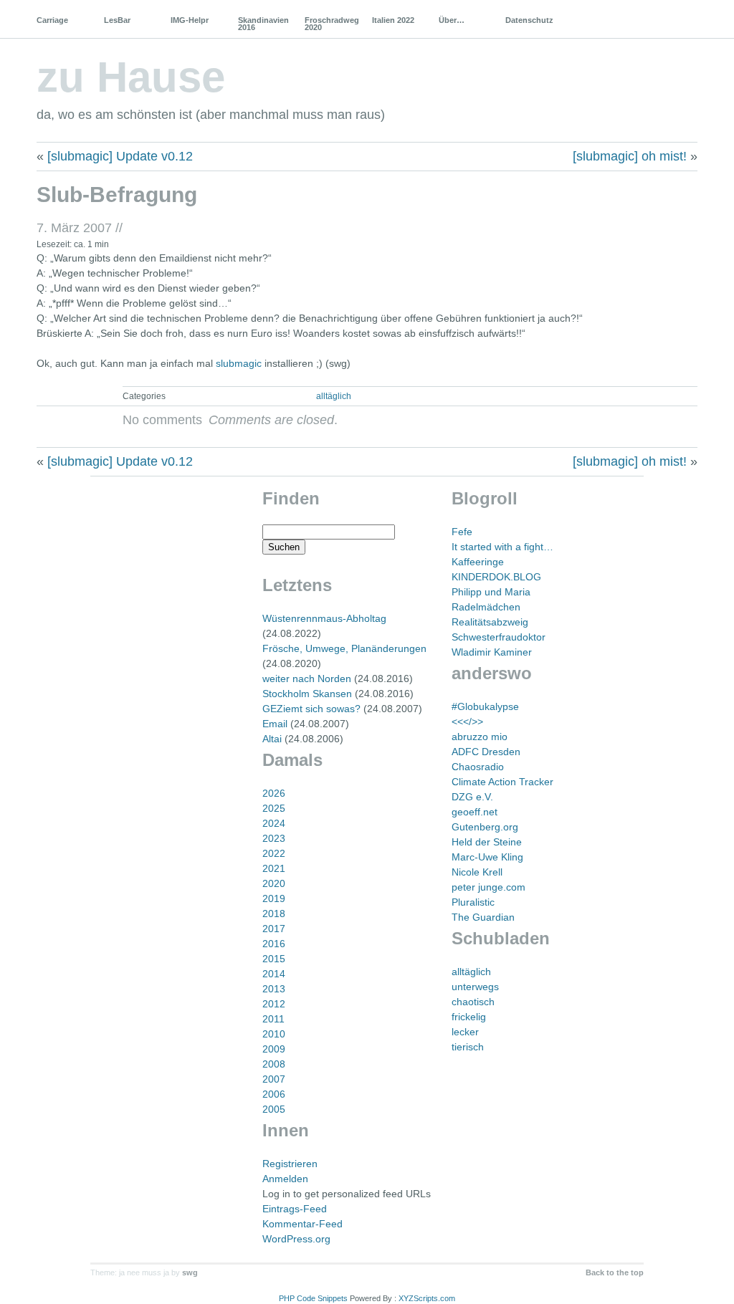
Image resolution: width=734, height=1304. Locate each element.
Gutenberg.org (485, 827)
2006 (273, 1094)
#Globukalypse (485, 706)
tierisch (468, 1047)
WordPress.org (296, 1239)
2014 (273, 973)
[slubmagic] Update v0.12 (120, 156)
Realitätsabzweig (490, 622)
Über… (451, 20)
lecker (465, 1031)
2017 (273, 928)
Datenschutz (529, 20)
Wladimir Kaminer (492, 652)
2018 (273, 913)
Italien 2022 (393, 20)
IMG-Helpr (190, 20)
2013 (273, 988)
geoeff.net (474, 812)
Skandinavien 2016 (263, 24)
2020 (273, 883)
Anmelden (285, 1178)
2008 (273, 1064)
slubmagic (239, 363)
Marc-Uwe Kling (487, 857)
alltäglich (333, 396)
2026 (273, 793)
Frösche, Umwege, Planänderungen (344, 648)
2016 (273, 943)
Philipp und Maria (491, 592)
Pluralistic (473, 902)
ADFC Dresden (486, 751)
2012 (273, 1004)
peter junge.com (488, 887)
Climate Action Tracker (502, 781)
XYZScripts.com (427, 1298)
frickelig (469, 1016)
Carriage (52, 20)
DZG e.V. (472, 796)
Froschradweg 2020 (332, 24)
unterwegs (475, 986)
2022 (273, 853)
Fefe (462, 531)
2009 (273, 1049)
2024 (273, 823)
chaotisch (473, 1001)
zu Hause (131, 77)
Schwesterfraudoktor (498, 637)
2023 (273, 838)
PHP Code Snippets (313, 1298)
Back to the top (615, 1272)
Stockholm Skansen (307, 693)
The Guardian (483, 917)
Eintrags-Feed (294, 1208)
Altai (272, 738)
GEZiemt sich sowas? (311, 708)
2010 (273, 1034)
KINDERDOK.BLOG (496, 577)
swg (190, 1272)
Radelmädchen (486, 607)
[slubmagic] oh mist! (630, 156)
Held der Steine (487, 842)
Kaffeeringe (478, 561)
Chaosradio (478, 766)
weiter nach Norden (306, 678)
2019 (273, 898)
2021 (273, 868)
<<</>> (467, 721)
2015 (273, 958)
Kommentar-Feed (302, 1223)
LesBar (117, 20)
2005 (273, 1109)
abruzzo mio (479, 736)
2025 (273, 808)
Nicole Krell (477, 872)
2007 (273, 1079)
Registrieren (290, 1163)
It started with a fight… (502, 546)
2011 (273, 1019)
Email (274, 723)
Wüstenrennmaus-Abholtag (324, 618)
